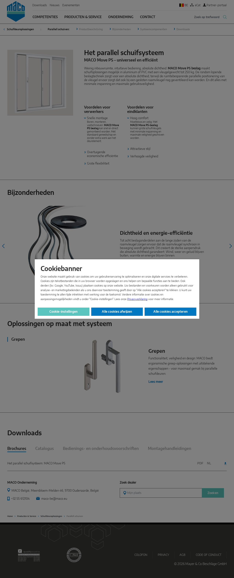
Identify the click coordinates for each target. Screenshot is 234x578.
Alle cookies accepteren (170, 311)
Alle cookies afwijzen (117, 311)
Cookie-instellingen (63, 311)
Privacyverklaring (137, 299)
